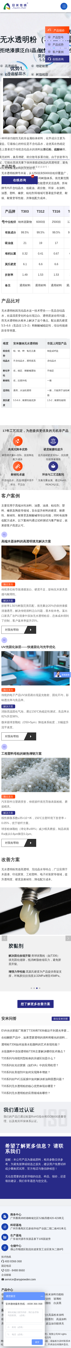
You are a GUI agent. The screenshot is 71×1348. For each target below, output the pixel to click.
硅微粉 (47, 1303)
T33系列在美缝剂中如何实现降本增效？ (25, 1072)
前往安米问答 (60, 1018)
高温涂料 (61, 1319)
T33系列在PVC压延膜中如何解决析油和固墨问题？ (32, 1079)
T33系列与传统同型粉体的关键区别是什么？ (28, 1058)
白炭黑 (57, 1303)
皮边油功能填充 (55, 1323)
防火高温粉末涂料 (53, 1314)
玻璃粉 (57, 1298)
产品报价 (56, 30)
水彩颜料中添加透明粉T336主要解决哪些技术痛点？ (33, 1051)
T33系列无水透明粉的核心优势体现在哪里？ (28, 1086)
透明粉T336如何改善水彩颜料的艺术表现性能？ (30, 1044)
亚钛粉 (47, 1298)
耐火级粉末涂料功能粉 (51, 1294)
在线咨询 (56, 59)
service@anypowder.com (20, 1279)
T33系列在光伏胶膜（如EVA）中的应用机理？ (30, 1065)
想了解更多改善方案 (35, 1004)
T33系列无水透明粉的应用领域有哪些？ (25, 1093)
